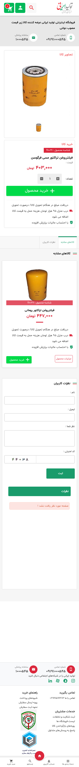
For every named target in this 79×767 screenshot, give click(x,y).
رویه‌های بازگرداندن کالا (63, 726)
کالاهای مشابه (67, 242)
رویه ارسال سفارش (28, 702)
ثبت (60, 473)
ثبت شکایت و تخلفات (64, 717)
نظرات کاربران (49, 242)
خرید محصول (36, 191)
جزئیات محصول (64, 358)
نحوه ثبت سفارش (28, 707)
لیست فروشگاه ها (66, 721)
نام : (72, 392)
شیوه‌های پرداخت (28, 698)
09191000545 (56, 39)
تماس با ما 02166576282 (62, 698)
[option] (39, 91)
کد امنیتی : (69, 451)
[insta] (73, 681)
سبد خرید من (7, 6)
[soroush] (65, 681)
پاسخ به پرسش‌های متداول (61, 730)
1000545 (22, 39)
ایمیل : (71, 409)
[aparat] (58, 681)
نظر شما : (70, 426)
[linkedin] (50, 681)
